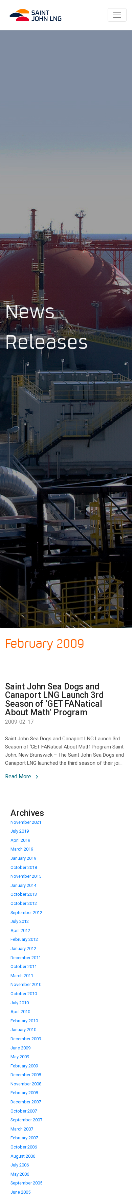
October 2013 (23, 894)
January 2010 (23, 1029)
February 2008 (24, 1092)
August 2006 (22, 1156)
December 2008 (25, 1074)
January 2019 (23, 858)
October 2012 (23, 903)
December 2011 (25, 957)
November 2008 (25, 1083)
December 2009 (25, 1038)
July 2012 (19, 921)
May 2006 (19, 1174)
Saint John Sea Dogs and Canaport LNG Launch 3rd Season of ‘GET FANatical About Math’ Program (54, 699)
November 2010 (25, 984)
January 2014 (23, 885)
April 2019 (20, 840)
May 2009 (19, 1056)
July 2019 (19, 831)
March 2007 (21, 1129)
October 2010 (23, 993)
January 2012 (23, 948)
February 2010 (24, 1020)
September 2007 (26, 1119)
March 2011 (21, 975)
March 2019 (21, 849)
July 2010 (19, 1002)
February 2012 (24, 939)
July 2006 (19, 1164)
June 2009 (20, 1047)
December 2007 (25, 1101)
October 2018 (23, 867)
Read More (18, 776)
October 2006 (23, 1147)
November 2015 (25, 876)
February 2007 (24, 1137)
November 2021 (25, 822)
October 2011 (23, 966)
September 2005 (26, 1182)
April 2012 (20, 930)
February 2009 (24, 1065)
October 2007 (23, 1111)
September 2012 (26, 912)
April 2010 (20, 1011)
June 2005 (20, 1192)
